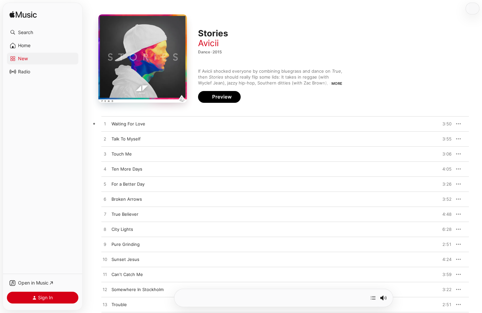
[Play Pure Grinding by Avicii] (104, 245)
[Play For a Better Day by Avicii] (104, 184)
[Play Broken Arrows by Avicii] (104, 199)
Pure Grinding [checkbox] (125, 244)
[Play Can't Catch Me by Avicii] (104, 275)
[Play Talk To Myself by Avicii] (104, 139)
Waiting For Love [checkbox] (128, 123)
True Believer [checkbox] (124, 214)
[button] (42, 32)
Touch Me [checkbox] (121, 153)
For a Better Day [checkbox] (128, 184)
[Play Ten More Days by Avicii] (104, 169)
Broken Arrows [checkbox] (126, 199)
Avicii (208, 43)
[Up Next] (373, 298)
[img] (23, 15)
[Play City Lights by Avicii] (104, 229)
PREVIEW (444, 124)
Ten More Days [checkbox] (126, 169)
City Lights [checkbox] (122, 229)
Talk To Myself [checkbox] (126, 138)
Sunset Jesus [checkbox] (125, 259)
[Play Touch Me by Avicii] (104, 154)
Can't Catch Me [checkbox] (127, 274)
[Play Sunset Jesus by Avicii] (104, 260)
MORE (336, 83)
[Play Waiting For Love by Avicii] (104, 124)
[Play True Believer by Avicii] (104, 214)
